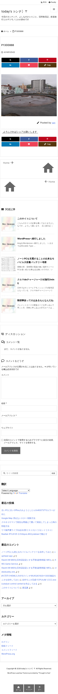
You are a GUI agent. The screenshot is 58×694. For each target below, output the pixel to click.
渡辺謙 (25, 587)
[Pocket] (29, 65)
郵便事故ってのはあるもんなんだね (35, 300)
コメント (5, 375)
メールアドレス (9, 415)
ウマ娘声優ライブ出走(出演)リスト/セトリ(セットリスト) (26, 530)
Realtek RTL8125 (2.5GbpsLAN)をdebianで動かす (24, 534)
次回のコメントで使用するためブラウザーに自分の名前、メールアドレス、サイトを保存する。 (29, 441)
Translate (23, 493)
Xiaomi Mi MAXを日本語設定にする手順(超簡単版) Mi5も (26, 560)
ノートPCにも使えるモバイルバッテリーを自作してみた (26, 552)
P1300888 (19, 31)
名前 (4, 403)
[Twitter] (11, 60)
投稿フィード (7, 646)
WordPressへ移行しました (31, 238)
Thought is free (44, 673)
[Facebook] (29, 60)
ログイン (5, 642)
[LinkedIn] (10, 65)
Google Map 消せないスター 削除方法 (18, 518)
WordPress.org (8, 654)
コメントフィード (9, 650)
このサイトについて (27, 218)
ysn (53, 122)
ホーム (6, 31)
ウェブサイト (7, 427)
